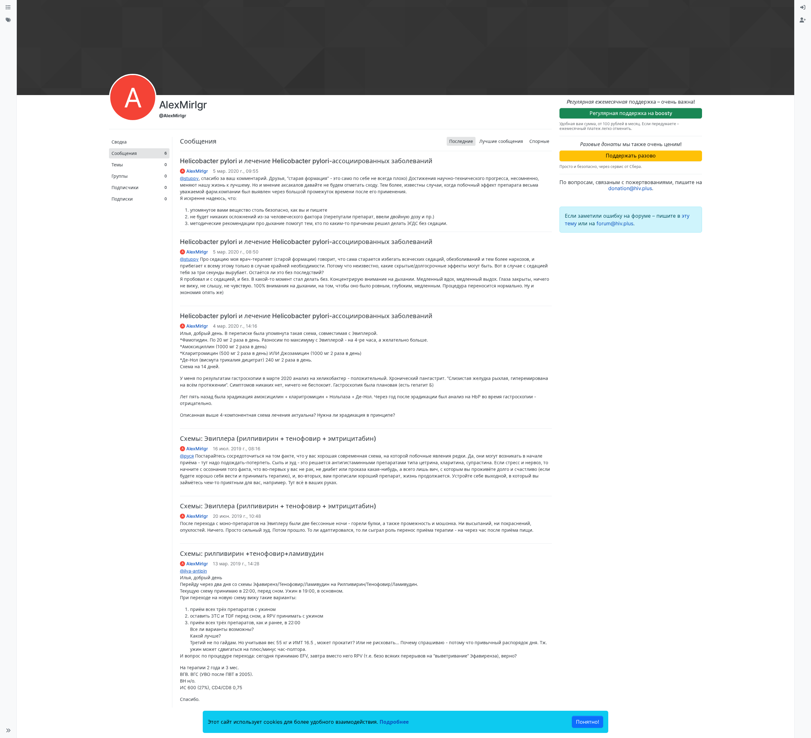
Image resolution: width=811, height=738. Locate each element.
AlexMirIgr (197, 171)
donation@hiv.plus (630, 188)
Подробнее (394, 722)
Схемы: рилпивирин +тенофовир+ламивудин (252, 553)
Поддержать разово (631, 155)
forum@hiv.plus (615, 223)
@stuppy (189, 178)
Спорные (539, 141)
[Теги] (8, 20)
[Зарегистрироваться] (802, 20)
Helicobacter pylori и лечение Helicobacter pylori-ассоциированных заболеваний (306, 161)
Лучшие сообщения (501, 141)
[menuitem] (802, 8)
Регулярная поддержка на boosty (631, 113)
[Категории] (8, 8)
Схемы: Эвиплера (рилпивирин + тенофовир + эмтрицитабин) (278, 438)
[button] (8, 730)
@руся (187, 456)
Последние (461, 141)
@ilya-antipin (193, 571)
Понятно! (587, 722)
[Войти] (802, 8)
